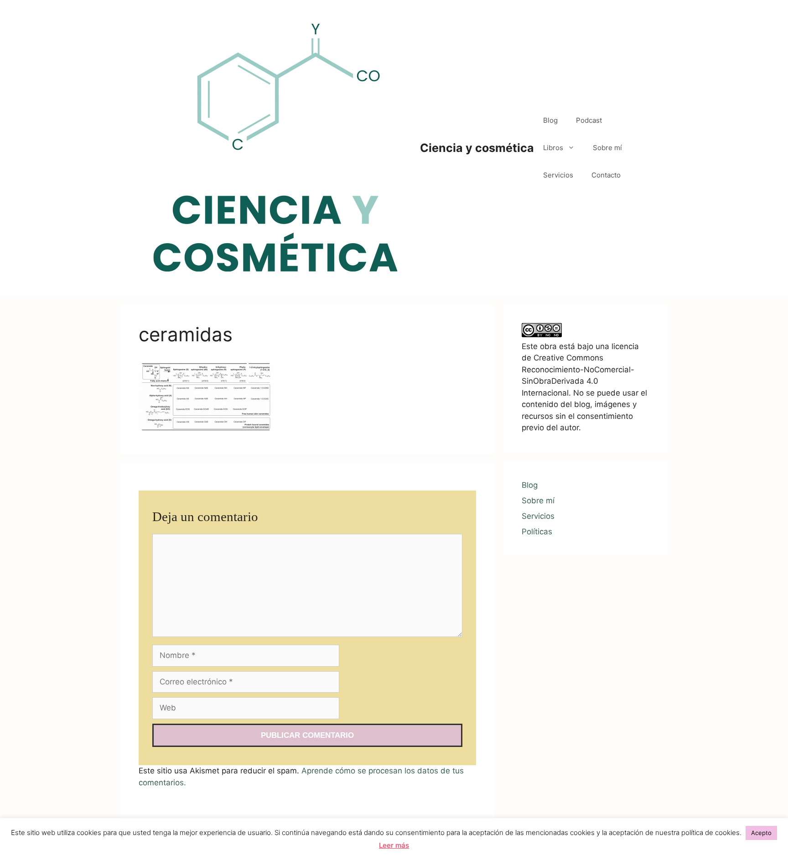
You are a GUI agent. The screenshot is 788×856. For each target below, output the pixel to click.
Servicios (558, 175)
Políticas (537, 531)
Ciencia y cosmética (477, 148)
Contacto (606, 175)
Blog (550, 120)
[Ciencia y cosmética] (275, 147)
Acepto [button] (761, 832)
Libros (553, 147)
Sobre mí (607, 147)
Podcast (589, 120)
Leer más (394, 845)
